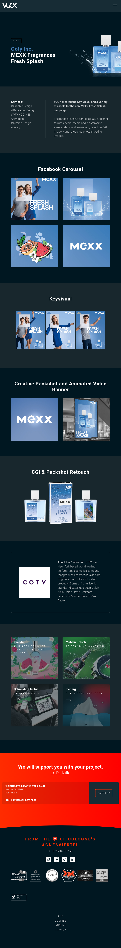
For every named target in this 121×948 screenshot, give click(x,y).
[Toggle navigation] (115, 6)
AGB (60, 916)
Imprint (60, 925)
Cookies (60, 920)
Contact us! (104, 793)
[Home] (9, 5)
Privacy (60, 929)
